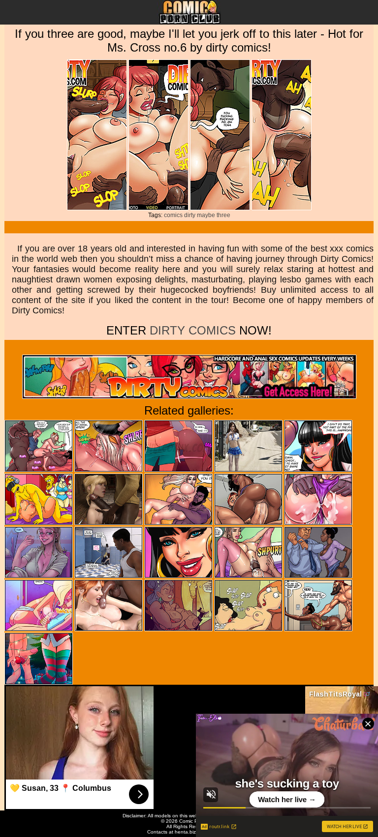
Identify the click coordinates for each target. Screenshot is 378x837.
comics (173, 215)
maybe (206, 215)
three (223, 215)
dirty (189, 215)
